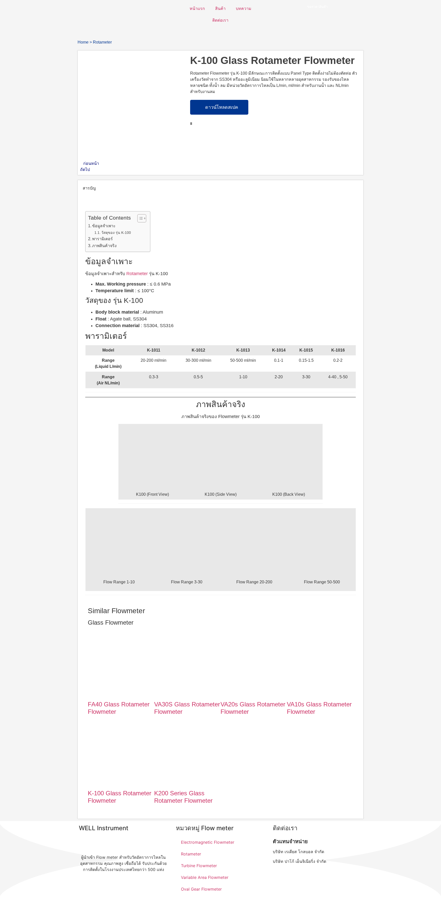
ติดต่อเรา (220, 20)
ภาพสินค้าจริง (104, 246)
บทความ (243, 8)
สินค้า (220, 8)
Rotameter (102, 42)
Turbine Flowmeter (199, 865)
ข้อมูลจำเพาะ (104, 226)
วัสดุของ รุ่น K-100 (116, 233)
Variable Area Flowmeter (204, 877)
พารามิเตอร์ (102, 239)
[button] (191, 123)
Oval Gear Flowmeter (201, 889)
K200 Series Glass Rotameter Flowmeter (183, 797)
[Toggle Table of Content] (139, 218)
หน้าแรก (197, 8)
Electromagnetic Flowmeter (207, 842)
